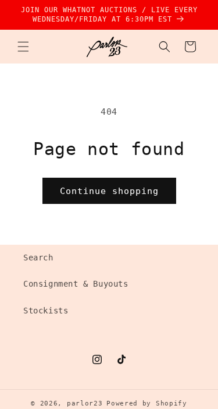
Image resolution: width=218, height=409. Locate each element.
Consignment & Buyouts (75, 283)
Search (38, 257)
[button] (23, 46)
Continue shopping (109, 191)
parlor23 (85, 403)
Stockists (45, 310)
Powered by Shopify (146, 403)
